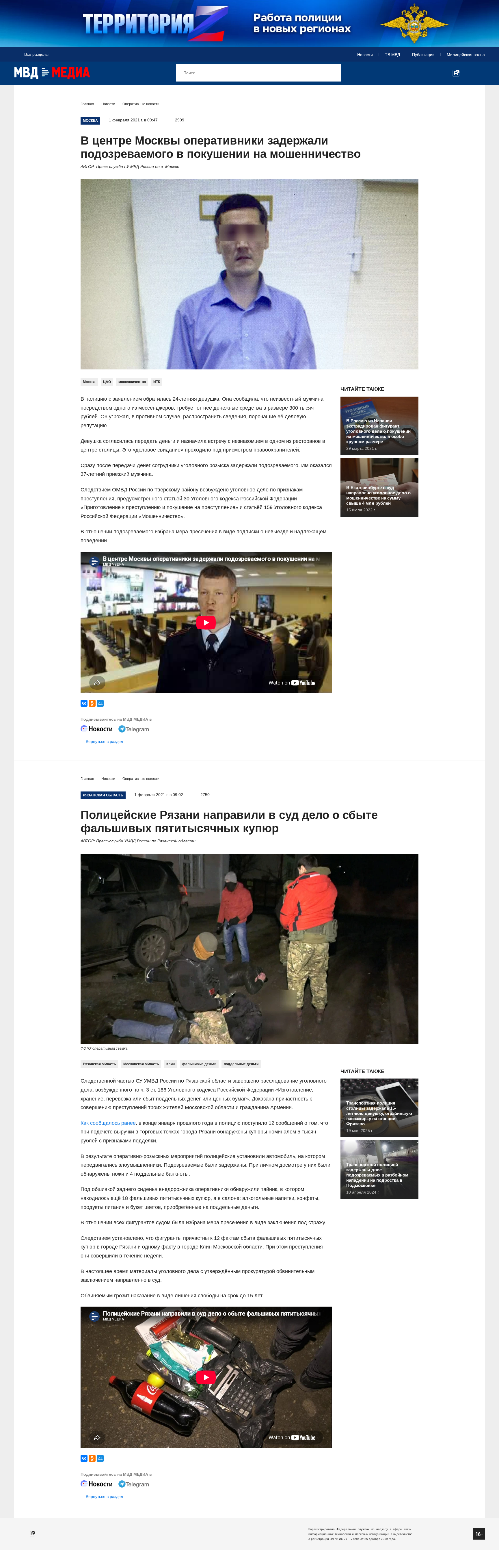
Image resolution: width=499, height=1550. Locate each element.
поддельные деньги (241, 1064)
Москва (89, 382)
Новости (365, 54)
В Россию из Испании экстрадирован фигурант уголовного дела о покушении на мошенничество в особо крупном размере (378, 431)
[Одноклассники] (92, 703)
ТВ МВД (392, 54)
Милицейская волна (466, 54)
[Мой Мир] (100, 703)
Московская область (141, 1064)
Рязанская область (99, 1064)
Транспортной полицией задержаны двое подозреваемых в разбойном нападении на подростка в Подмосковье (377, 1175)
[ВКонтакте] (84, 703)
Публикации (423, 54)
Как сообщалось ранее (108, 1123)
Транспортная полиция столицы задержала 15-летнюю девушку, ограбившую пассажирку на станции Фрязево (379, 1113)
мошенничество (132, 382)
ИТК (156, 382)
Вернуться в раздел (104, 741)
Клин (170, 1064)
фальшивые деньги (199, 1064)
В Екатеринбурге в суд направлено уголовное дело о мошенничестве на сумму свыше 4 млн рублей (378, 495)
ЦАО (107, 382)
